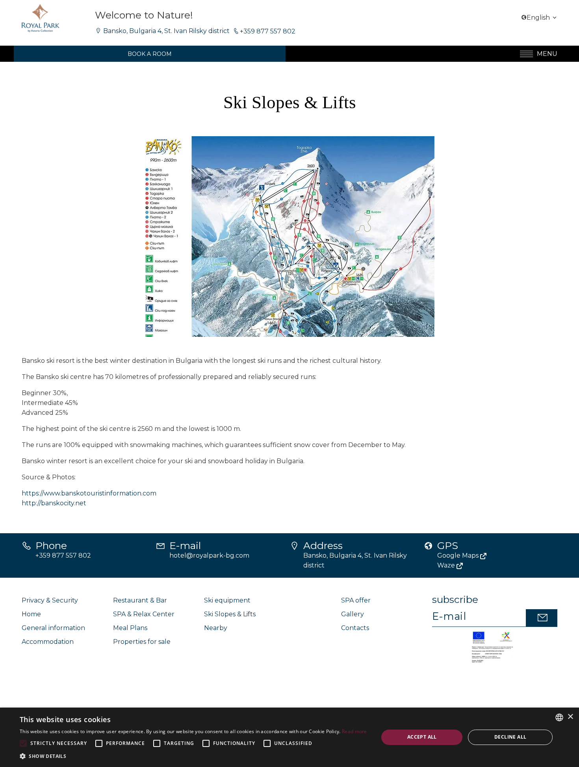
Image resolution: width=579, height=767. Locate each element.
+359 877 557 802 (266, 31)
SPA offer (356, 600)
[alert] (289, 737)
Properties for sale (142, 641)
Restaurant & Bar (140, 600)
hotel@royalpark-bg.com (209, 555)
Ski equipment (227, 600)
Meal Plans (130, 628)
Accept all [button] (422, 737)
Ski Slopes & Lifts (230, 614)
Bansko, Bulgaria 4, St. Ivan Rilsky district (166, 31)
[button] (286, 332)
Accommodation (48, 641)
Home (31, 614)
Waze (447, 565)
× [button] (570, 717)
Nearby (215, 628)
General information (53, 628)
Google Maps (458, 555)
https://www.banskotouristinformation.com (89, 493)
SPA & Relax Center (143, 614)
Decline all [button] (510, 737)
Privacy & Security (50, 600)
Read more (354, 731)
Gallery (352, 614)
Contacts (355, 628)
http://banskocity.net (54, 503)
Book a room (150, 53)
